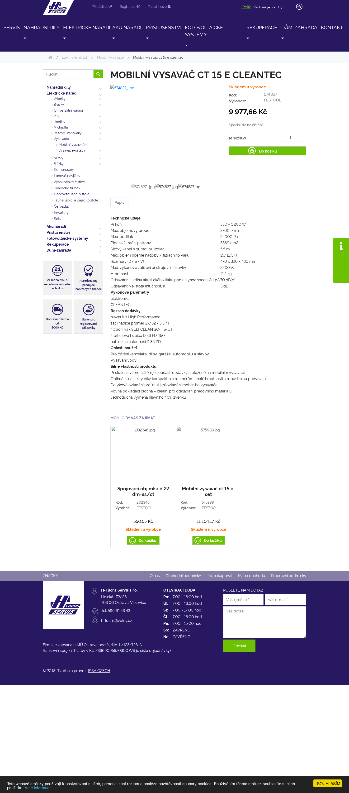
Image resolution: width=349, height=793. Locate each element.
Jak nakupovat (219, 575)
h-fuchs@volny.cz (116, 620)
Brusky (58, 104)
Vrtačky (59, 98)
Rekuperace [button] (261, 27)
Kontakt (332, 27)
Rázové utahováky (67, 132)
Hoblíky (59, 121)
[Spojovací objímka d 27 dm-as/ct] (143, 487)
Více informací (38, 787)
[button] (24, 38)
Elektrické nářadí (62, 93)
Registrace (128, 6)
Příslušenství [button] (163, 27)
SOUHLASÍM (328, 783)
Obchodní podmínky (183, 575)
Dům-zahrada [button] (299, 27)
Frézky (58, 163)
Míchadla (60, 127)
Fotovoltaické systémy (67, 238)
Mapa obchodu (251, 575)
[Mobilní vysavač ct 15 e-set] (208, 487)
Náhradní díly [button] (42, 27)
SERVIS (12, 27)
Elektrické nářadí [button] (86, 27)
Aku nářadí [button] (126, 27)
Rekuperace (58, 244)
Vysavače (61, 138)
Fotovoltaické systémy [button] (204, 31)
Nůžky (58, 157)
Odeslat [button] (239, 645)
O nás (155, 575)
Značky (50, 575)
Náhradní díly (59, 87)
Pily (56, 116)
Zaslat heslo (158, 6)
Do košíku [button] (268, 150)
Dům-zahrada (59, 250)
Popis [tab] (119, 202)
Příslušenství (58, 232)
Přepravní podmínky (288, 575)
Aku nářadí (56, 226)
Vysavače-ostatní (71, 150)
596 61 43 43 (119, 610)
